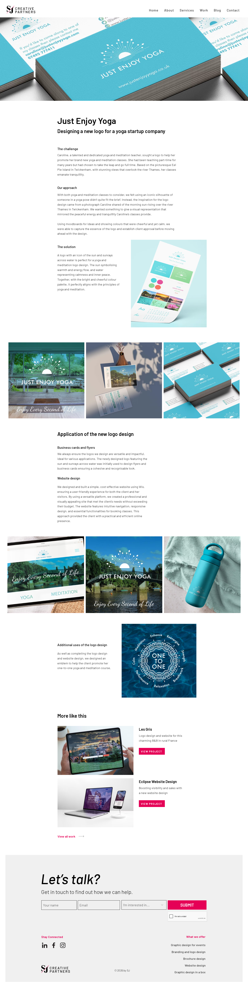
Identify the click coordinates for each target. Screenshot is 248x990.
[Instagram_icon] (63, 945)
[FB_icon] (53, 945)
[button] (187, 10)
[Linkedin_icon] (44, 945)
